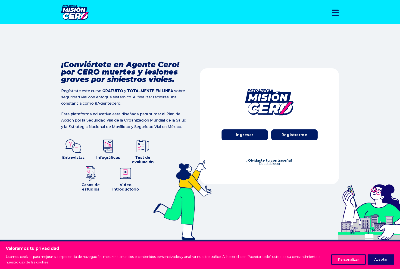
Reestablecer (269, 164)
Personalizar (348, 259)
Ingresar (244, 135)
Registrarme (294, 135)
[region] (200, 255)
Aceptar (381, 259)
